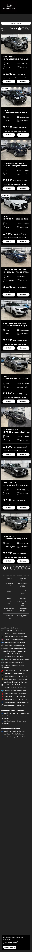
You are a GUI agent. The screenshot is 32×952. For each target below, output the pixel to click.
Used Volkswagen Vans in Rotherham (17, 737)
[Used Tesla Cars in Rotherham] (2, 696)
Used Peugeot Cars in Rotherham (15, 676)
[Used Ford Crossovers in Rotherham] (2, 713)
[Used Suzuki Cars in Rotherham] (2, 694)
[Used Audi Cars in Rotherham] (2, 631)
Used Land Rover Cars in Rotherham (16, 660)
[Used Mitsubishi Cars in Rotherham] (2, 670)
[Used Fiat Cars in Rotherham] (2, 639)
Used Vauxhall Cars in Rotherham (15, 699)
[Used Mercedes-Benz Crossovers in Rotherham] (2, 716)
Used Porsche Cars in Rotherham (15, 679)
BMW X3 (6, 110)
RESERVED (5, 89)
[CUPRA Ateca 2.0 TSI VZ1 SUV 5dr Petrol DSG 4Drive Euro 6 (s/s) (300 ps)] (16, 44)
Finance (23, 82)
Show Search (16, 23)
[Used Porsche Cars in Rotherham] (2, 679)
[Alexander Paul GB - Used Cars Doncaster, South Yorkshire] (9, 6)
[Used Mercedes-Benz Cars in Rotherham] (2, 665)
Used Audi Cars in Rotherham (14, 631)
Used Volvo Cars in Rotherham (14, 705)
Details (8, 82)
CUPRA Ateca (8, 57)
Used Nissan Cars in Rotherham (15, 673)
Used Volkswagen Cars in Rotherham (17, 702)
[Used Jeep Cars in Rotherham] (2, 654)
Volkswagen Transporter (15, 163)
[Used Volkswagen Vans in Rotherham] (2, 737)
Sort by (13, 28)
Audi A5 (6, 217)
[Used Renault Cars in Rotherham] (2, 682)
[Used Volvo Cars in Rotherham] (2, 705)
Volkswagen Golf (11, 430)
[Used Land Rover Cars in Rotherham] (2, 660)
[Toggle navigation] (28, 7)
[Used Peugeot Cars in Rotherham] (2, 676)
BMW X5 (6, 376)
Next (28, 568)
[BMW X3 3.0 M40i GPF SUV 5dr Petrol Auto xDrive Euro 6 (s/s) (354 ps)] (16, 97)
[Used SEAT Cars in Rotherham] (2, 685)
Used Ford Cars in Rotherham (14, 642)
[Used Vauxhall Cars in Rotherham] (2, 699)
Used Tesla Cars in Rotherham (14, 696)
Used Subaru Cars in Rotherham (15, 691)
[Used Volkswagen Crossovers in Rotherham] (2, 721)
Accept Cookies (10, 947)
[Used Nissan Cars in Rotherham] (2, 673)
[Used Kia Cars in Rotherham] (2, 657)
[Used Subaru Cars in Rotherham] (2, 691)
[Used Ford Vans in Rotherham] (2, 731)
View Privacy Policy (10, 943)
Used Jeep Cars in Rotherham (14, 654)
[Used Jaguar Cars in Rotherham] (2, 651)
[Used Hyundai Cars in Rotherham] (2, 648)
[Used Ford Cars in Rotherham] (2, 642)
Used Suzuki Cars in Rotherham (15, 694)
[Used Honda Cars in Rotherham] (2, 645)
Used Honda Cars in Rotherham (15, 645)
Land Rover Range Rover (14, 323)
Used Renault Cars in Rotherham (15, 682)
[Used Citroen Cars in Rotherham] (2, 637)
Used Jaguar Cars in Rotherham (15, 651)
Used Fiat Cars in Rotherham (14, 639)
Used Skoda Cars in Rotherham (15, 688)
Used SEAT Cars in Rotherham (14, 685)
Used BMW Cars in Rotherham (14, 634)
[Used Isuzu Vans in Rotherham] (2, 734)
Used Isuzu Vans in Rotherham (14, 734)
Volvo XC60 (8, 536)
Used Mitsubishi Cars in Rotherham (16, 670)
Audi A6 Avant (9, 483)
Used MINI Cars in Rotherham (14, 663)
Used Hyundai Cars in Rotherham (15, 648)
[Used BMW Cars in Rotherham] (2, 634)
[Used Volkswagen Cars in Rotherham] (2, 702)
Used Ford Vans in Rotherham (14, 731)
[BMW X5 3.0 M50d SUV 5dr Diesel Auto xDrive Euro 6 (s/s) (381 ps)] (16, 363)
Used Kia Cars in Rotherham (13, 657)
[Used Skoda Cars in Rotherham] (2, 688)
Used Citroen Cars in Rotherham (15, 637)
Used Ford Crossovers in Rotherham (16, 713)
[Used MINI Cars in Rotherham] (2, 663)
